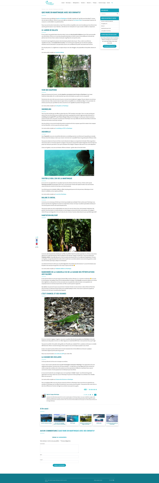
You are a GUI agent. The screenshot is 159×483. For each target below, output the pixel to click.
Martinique (43, 9)
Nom (41, 454)
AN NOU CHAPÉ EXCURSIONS (107, 21)
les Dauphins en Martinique (61, 105)
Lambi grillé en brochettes (106, 30)
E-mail (41, 459)
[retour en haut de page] (156, 480)
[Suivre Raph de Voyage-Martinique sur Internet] (92, 395)
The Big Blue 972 (104, 23)
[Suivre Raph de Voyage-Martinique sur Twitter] (86, 395)
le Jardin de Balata (59, 52)
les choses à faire (78, 20)
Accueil (63, 2)
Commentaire (42, 443)
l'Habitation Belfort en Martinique (63, 268)
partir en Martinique (61, 18)
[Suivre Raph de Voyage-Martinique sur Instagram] (88, 395)
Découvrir (89, 2)
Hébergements (76, 2)
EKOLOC (103, 26)
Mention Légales (96, 480)
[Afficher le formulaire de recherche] (112, 3)
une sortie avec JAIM (59, 353)
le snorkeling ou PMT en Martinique (63, 128)
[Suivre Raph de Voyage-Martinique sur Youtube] (90, 395)
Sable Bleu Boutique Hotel (106, 28)
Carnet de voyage (102, 2)
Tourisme (83, 2)
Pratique (94, 2)
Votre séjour (68, 2)
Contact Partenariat (109, 46)
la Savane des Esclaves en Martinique (64, 379)
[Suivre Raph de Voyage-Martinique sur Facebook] (84, 395)
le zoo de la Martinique (60, 194)
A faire (47, 9)
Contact (108, 2)
